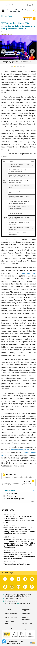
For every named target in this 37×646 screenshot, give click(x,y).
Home (3, 16)
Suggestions (26, 610)
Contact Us (26, 613)
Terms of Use (27, 623)
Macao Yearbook (11, 617)
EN (34, 19)
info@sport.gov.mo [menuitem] (13, 496)
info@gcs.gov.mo (11, 601)
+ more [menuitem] (32, 501)
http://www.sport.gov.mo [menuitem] (15, 499)
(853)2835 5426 (24, 603)
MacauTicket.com (28, 273)
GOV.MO (8, 610)
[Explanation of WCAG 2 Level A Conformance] (32, 642)
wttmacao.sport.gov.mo (20, 450)
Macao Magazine (11, 613)
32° (31, 5)
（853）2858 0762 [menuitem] (12, 493)
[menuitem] (18, 490)
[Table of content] (2, 10)
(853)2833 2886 (10, 603)
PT (31, 19)
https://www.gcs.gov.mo (13, 598)
